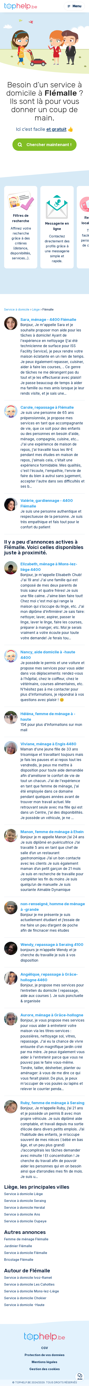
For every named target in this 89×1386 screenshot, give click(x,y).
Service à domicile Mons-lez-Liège (31, 1291)
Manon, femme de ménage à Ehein (52, 832)
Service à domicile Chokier (25, 1298)
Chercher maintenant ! (49, 144)
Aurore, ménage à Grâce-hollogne (51, 1015)
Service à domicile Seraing (25, 1201)
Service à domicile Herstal (24, 1207)
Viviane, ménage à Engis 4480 (48, 744)
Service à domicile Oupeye (25, 1221)
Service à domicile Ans (22, 1214)
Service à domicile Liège (23, 1194)
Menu (77, 6)
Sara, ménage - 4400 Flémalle (48, 319)
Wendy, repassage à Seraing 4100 (51, 944)
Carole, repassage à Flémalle (47, 407)
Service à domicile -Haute (24, 1305)
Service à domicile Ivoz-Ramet (28, 1277)
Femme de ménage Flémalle (26, 1239)
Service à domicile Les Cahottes (29, 1284)
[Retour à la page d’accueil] (20, 6)
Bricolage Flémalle (18, 1259)
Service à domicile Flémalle (25, 1253)
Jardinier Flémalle (18, 1246)
